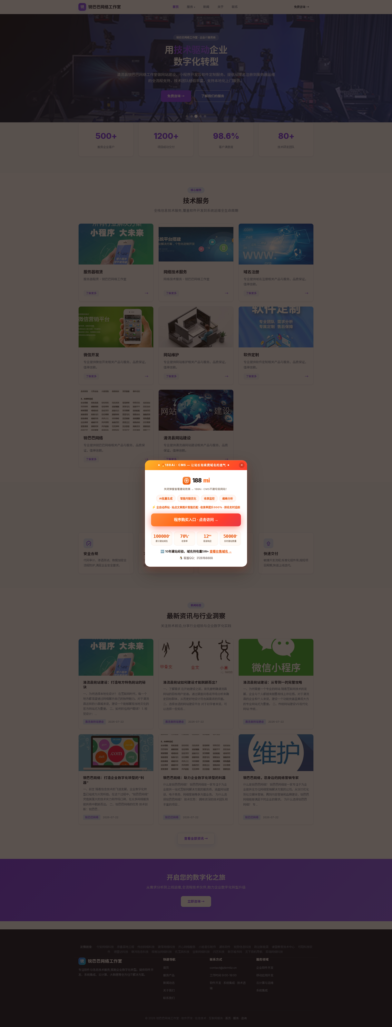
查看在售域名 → (221, 551)
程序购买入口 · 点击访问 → (196, 520)
